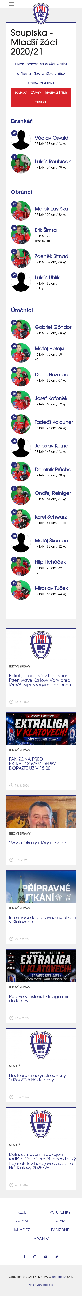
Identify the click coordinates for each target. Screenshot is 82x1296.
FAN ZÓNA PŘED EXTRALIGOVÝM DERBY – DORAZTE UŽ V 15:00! (34, 763)
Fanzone (60, 1230)
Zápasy (36, 92)
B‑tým (60, 1221)
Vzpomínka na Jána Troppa (37, 842)
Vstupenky (60, 1212)
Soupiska (21, 92)
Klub (22, 1212)
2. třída (60, 73)
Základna (47, 83)
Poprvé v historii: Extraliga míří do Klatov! (39, 998)
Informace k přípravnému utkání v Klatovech (42, 919)
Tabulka (41, 102)
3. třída (47, 73)
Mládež (22, 1230)
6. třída (62, 64)
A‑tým (22, 1221)
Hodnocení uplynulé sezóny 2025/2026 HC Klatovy (37, 1077)
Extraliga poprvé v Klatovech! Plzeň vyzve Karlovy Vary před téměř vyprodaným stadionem (41, 680)
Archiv (41, 1238)
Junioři (19, 64)
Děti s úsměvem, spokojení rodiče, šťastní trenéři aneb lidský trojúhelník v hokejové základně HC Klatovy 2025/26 (42, 1161)
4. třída (34, 73)
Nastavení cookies (41, 1285)
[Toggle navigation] (11, 4)
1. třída (33, 83)
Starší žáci (47, 64)
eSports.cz (59, 1277)
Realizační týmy (56, 92)
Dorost (32, 64)
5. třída (22, 73)
